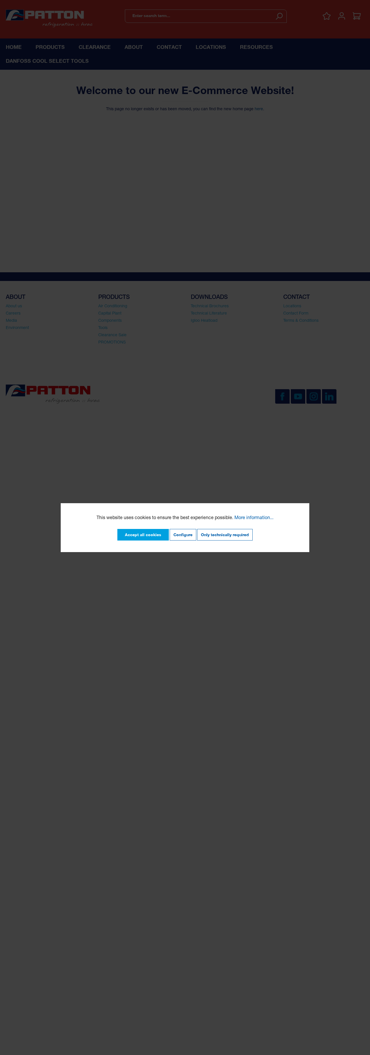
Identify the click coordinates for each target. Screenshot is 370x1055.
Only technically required (225, 534)
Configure (183, 534)
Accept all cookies (143, 534)
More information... (253, 518)
